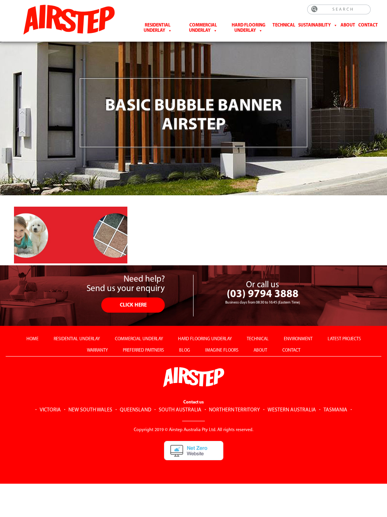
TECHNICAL (258, 339)
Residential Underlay (157, 28)
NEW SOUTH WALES (90, 410)
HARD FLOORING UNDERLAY (205, 339)
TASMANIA (335, 410)
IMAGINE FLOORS (221, 350)
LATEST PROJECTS (344, 339)
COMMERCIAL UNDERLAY (139, 339)
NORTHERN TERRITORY (234, 410)
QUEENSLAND (135, 410)
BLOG (184, 350)
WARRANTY (97, 350)
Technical (283, 25)
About (348, 25)
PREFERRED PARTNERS (143, 350)
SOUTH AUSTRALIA (180, 410)
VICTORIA (50, 410)
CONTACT (368, 25)
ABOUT (260, 350)
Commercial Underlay (203, 28)
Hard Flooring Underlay (248, 28)
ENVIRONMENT (298, 339)
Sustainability (314, 25)
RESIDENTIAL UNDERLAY (77, 339)
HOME (32, 339)
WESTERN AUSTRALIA (292, 410)
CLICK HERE (133, 305)
